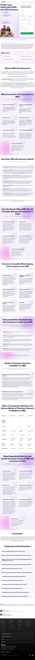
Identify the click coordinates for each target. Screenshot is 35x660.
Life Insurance (4, 39)
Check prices (27, 33)
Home (1, 39)
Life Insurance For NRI (12, 39)
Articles (8, 39)
